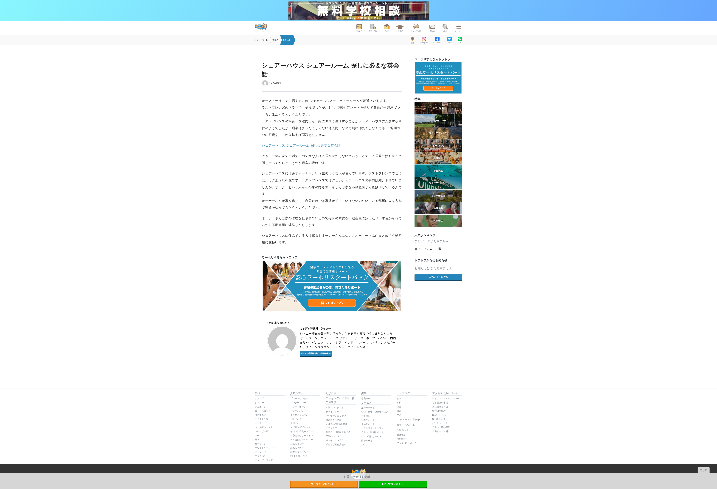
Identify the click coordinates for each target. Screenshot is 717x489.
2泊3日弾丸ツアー (299, 448)
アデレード (260, 452)
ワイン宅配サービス (371, 436)
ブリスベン (260, 456)
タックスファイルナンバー (445, 398)
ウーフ (258, 435)
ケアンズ (259, 398)
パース (258, 423)
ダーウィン (260, 443)
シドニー (259, 402)
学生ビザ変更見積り (336, 444)
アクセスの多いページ (445, 393)
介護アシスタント (335, 407)
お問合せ (432, 31)
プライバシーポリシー (408, 443)
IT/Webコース (333, 436)
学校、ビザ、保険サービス (374, 411)
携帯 (364, 393)
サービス (366, 402)
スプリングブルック (300, 427)
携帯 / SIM (373, 31)
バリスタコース (440, 423)
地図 (412, 43)
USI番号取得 (438, 419)
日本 (257, 439)
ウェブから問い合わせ (324, 483)
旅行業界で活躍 (334, 420)
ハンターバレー (298, 402)
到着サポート (368, 420)
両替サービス (368, 440)
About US (402, 429)
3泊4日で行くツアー (300, 452)
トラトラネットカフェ (372, 428)
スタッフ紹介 (416, 31)
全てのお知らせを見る (438, 277)
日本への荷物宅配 (441, 427)
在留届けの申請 (440, 402)
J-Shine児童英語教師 (336, 424)
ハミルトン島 (261, 419)
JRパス (365, 444)
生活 (399, 415)
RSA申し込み (439, 415)
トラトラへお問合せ (408, 419)
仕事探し (365, 416)
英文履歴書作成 (440, 406)
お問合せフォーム (406, 425)
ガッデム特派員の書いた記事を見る (316, 353)
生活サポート (368, 424)
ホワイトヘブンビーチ (266, 448)
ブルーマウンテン (299, 398)
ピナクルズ (296, 419)
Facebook (437, 43)
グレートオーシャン (300, 406)
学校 (399, 402)
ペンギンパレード (299, 411)
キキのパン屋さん (299, 415)
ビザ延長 (400, 31)
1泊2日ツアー (297, 443)
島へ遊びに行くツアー (301, 439)
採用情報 (401, 439)
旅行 (387, 31)
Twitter (449, 43)
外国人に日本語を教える (338, 432)
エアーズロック (263, 411)
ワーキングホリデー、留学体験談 (340, 400)
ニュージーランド (264, 460)
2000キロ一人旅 (298, 456)
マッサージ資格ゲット (337, 415)
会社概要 (401, 434)
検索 (445, 31)
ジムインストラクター (337, 440)
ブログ (359, 31)
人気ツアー (296, 393)
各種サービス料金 (441, 431)
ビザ (399, 398)
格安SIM (365, 398)
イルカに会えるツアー (301, 431)
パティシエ (331, 428)
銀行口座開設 (439, 411)
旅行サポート (368, 407)
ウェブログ (403, 393)
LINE (460, 43)
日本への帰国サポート (372, 432)
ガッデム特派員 (275, 83)
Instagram (424, 43)
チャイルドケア (334, 411)
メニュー (458, 31)
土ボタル (294, 423)
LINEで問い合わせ (393, 483)
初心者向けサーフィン (301, 435)
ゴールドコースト (264, 427)
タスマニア (260, 415)
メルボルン (260, 406)
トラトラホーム (261, 40)
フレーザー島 (261, 431)
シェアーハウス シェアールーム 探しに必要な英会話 (301, 145)
